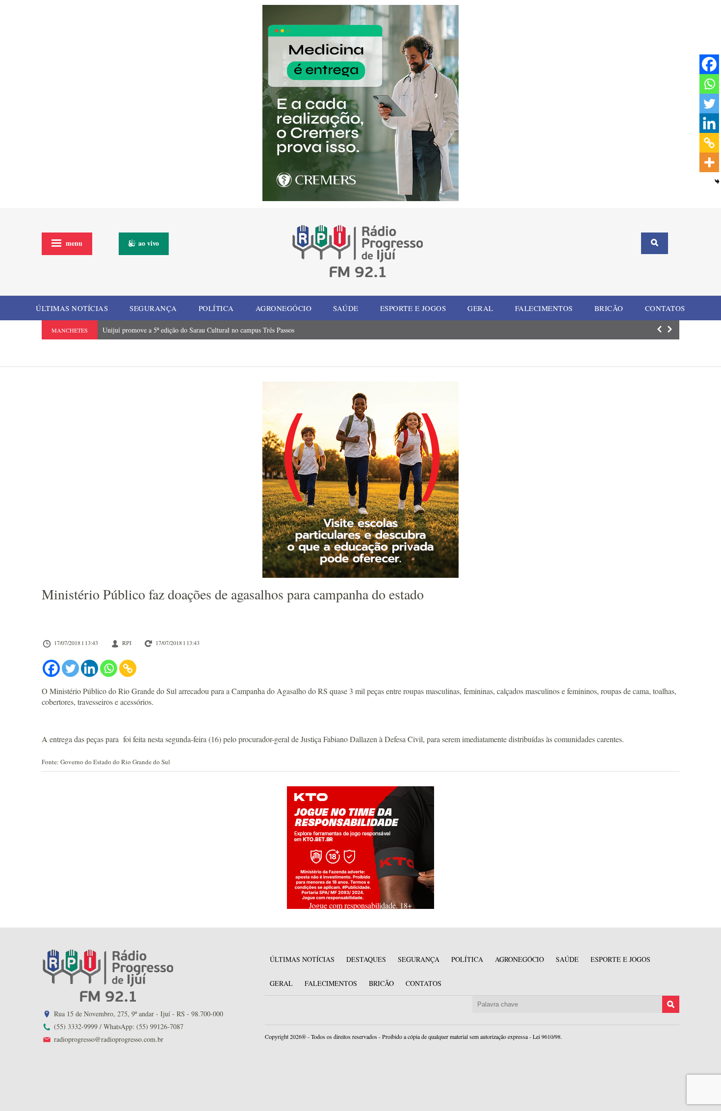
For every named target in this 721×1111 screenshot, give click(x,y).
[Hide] (717, 181)
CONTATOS (665, 308)
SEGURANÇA (153, 308)
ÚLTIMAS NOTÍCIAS (72, 308)
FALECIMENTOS (544, 308)
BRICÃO (608, 308)
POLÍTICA (216, 308)
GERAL (480, 308)
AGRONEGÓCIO (284, 308)
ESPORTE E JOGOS (413, 308)
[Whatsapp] (108, 668)
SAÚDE (346, 308)
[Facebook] (51, 668)
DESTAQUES (366, 959)
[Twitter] (70, 668)
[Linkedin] (89, 668)
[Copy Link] (127, 668)
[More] (709, 162)
